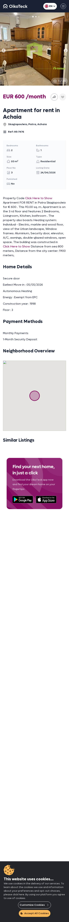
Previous (3, 50)
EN (50, 6)
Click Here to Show (38, 198)
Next (65, 50)
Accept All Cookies (36, 913)
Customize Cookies (32, 905)
